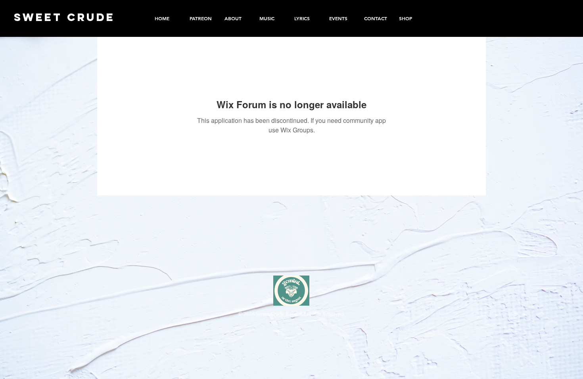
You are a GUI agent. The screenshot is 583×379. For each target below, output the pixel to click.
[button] (410, 18)
